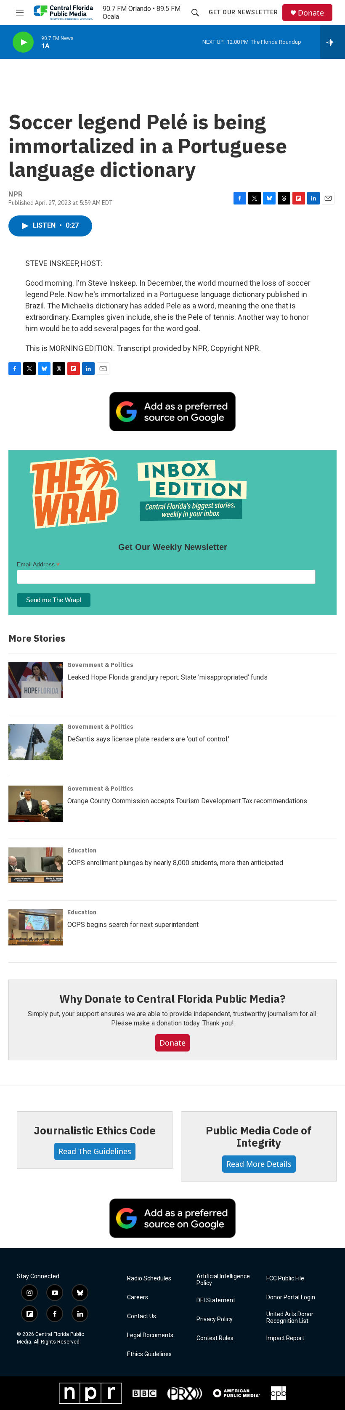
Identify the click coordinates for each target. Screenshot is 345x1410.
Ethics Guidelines (149, 1354)
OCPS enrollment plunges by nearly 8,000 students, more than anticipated (175, 863)
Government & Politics (100, 665)
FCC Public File (285, 1278)
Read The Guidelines (94, 1151)
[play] (23, 42)
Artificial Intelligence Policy (223, 1279)
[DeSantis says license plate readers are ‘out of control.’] (35, 742)
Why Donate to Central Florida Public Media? (172, 998)
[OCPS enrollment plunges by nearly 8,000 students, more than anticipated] (35, 865)
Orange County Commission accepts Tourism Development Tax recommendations (187, 801)
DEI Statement (215, 1300)
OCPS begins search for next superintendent (133, 925)
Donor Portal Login (290, 1297)
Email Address (38, 564)
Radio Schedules (149, 1278)
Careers (137, 1297)
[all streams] (332, 42)
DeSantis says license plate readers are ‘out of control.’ (148, 739)
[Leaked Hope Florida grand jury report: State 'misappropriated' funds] (35, 680)
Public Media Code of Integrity (259, 1136)
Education (81, 850)
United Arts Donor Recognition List (289, 1317)
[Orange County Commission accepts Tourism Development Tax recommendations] (35, 804)
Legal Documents (150, 1335)
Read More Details (259, 1164)
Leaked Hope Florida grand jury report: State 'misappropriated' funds (167, 677)
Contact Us (141, 1316)
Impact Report (285, 1338)
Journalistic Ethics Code (94, 1130)
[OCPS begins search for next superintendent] (35, 927)
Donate (311, 12)
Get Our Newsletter (243, 12)
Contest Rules (215, 1338)
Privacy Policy (214, 1319)
